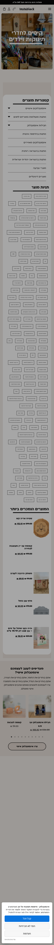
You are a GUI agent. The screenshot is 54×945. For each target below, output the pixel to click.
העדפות (27, 933)
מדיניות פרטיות (10, 939)
